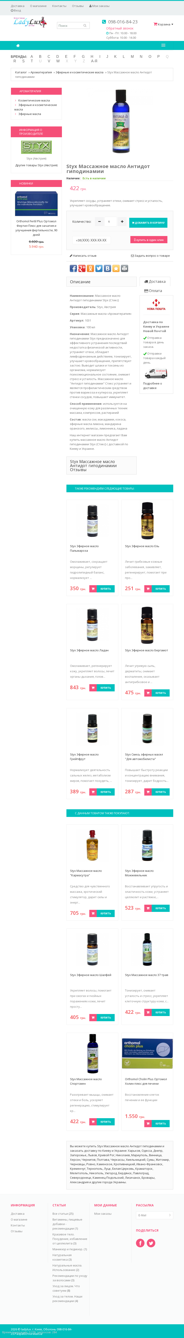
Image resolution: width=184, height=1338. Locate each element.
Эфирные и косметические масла (79, 72)
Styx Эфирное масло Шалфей (90, 975)
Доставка (17, 6)
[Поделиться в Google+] (81, 268)
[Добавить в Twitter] (99, 268)
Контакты (59, 6)
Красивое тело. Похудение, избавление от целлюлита (70, 1238)
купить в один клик (150, 239)
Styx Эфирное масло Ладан (89, 650)
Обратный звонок (119, 28)
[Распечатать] (124, 268)
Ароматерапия (41, 72)
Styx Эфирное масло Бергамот (146, 650)
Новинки (26, 183)
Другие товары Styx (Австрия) (36, 165)
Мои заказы (101, 6)
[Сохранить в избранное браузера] (116, 268)
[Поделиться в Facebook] (73, 268)
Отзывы (78, 6)
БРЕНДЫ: (19, 56)
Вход (17, 10)
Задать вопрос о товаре (152, 256)
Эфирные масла (29, 114)
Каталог (21, 72)
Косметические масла (34, 100)
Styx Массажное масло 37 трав (146, 975)
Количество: (81, 221)
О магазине (38, 6)
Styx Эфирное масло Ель (142, 546)
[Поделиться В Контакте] (107, 268)
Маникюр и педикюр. (68, 1249)
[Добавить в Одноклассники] (90, 268)
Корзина (164, 24)
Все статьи (60, 1214)
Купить (106, 588)
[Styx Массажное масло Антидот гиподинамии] (119, 121)
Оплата (155, 290)
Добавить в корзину (149, 222)
